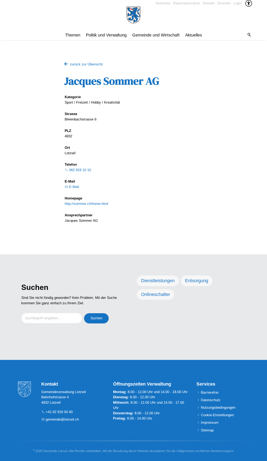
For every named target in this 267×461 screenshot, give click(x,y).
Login (237, 3)
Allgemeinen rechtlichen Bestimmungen (205, 451)
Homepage (73, 198)
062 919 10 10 (80, 170)
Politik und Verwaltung (106, 35)
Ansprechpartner (79, 215)
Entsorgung (196, 280)
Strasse (71, 114)
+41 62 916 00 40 (59, 412)
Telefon (71, 165)
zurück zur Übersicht (86, 64)
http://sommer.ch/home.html (86, 204)
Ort (67, 148)
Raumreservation (186, 3)
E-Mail (70, 181)
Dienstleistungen (158, 280)
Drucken (223, 3)
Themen (72, 35)
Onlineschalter (155, 294)
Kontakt (209, 3)
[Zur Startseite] (133, 15)
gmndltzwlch (62, 419)
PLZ (68, 131)
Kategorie (73, 97)
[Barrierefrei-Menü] (248, 3)
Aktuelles (193, 35)
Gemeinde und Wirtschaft (156, 35)
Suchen (96, 318)
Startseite (162, 3)
